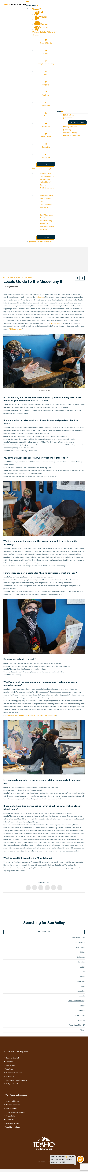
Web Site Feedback (13, 1127)
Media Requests (11, 1108)
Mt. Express (40, 297)
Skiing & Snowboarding (76, 1001)
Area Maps (9, 1062)
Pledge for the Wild (12, 1084)
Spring (82, 1006)
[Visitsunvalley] (84, 123)
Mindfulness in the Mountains (16, 1080)
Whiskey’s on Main (15, 329)
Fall (83, 971)
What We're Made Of (77, 1025)
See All (46, 164)
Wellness (81, 1020)
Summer (81, 1010)
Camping (81, 962)
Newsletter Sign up (12, 1123)
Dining (82, 967)
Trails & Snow (10, 1065)
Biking (82, 952)
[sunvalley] (14, 4)
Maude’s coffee (56, 323)
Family (82, 976)
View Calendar (77, 122)
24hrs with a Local (78, 938)
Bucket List (81, 957)
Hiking (82, 986)
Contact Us (10, 1120)
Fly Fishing (81, 981)
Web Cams (10, 1069)
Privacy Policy (10, 1116)
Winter (82, 1030)
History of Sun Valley (13, 1058)
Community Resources (14, 1073)
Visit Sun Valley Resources (16, 1095)
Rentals (82, 996)
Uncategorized (25, 277)
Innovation (81, 991)
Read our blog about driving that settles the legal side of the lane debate (30, 715)
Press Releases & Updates (15, 1112)
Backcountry (80, 947)
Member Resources (13, 1105)
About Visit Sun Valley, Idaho (17, 1052)
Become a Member (12, 1101)
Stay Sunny (10, 1076)
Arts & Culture (10, 277)
